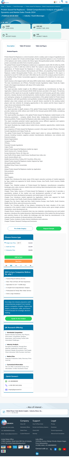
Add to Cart (18, 257)
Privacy (53, 424)
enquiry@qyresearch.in (14, 389)
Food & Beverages (18, 6)
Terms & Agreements (56, 430)
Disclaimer (54, 427)
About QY (22, 424)
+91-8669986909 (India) (8, 430)
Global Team (23, 430)
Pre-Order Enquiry (20, 228)
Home (2, 6)
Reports (9, 6)
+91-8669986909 (13, 381)
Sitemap (35, 433)
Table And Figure (41, 46)
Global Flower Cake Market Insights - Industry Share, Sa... (24, 411)
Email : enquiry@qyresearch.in (9, 433)
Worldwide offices (25, 427)
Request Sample (48, 228)
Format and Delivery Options (40, 427)
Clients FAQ (36, 430)
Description (11, 46)
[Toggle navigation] (66, 2)
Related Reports (12, 51)
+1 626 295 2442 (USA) (15, 385)
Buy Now (18, 261)
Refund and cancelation (57, 433)
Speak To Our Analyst (18, 318)
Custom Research (25, 433)
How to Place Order (38, 424)
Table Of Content (25, 46)
